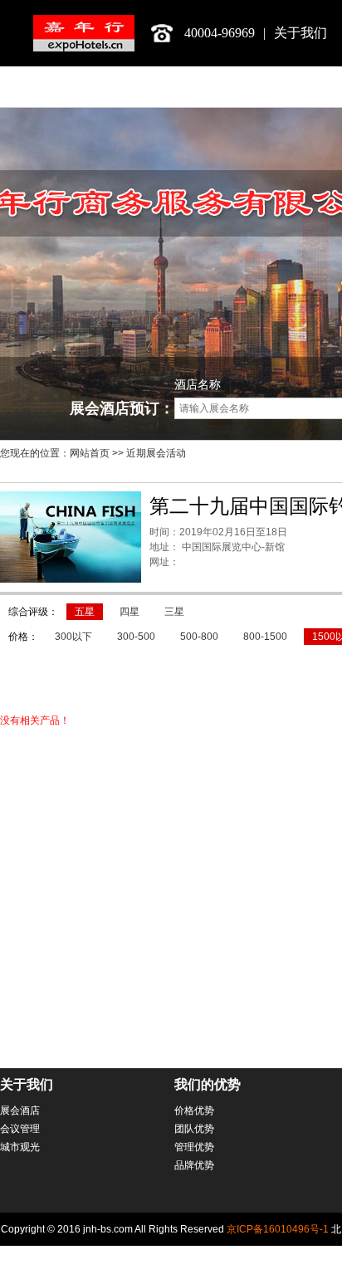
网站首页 (90, 453)
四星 (129, 612)
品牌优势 (194, 1165)
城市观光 (20, 1147)
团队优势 (194, 1129)
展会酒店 (20, 1110)
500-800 (199, 636)
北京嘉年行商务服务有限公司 (83, 33)
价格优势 (194, 1110)
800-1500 (265, 636)
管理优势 (194, 1147)
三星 (174, 612)
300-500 (136, 636)
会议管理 (20, 1129)
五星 (85, 612)
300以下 (73, 636)
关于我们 (300, 33)
